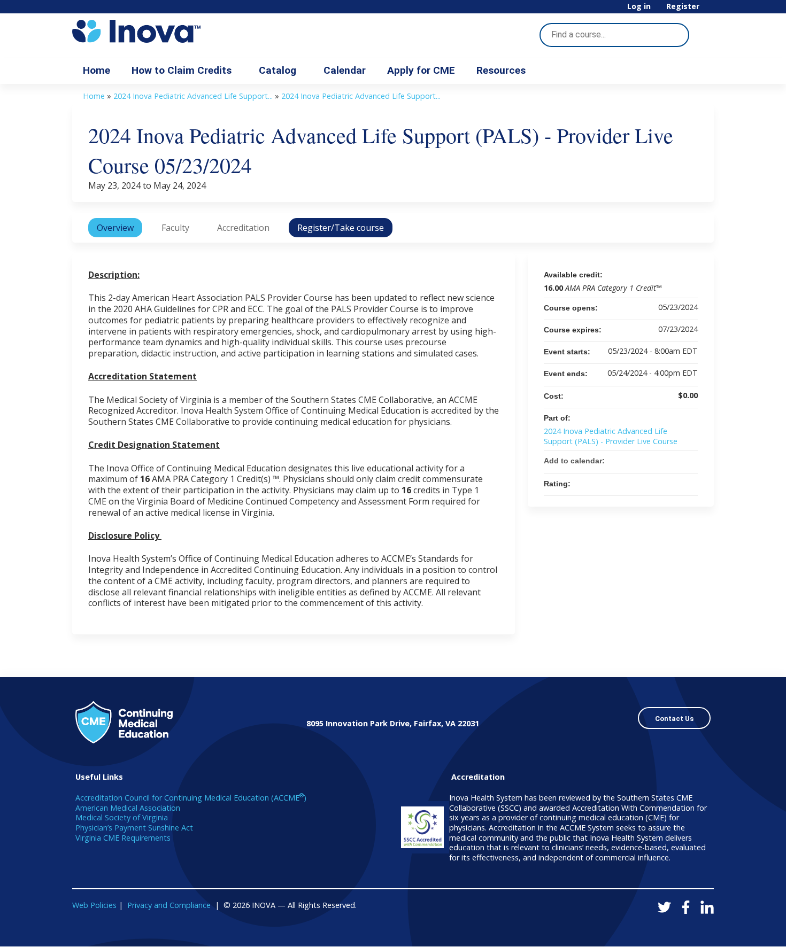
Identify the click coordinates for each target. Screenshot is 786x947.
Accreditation (243, 228)
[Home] (168, 31)
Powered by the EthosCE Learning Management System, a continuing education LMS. (676, 929)
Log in (639, 7)
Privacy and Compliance (169, 905)
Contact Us (674, 719)
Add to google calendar (647, 460)
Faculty (175, 228)
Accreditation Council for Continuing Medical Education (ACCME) (190, 798)
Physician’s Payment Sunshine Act (134, 827)
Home (96, 70)
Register (682, 7)
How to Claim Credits (182, 70)
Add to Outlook (689, 460)
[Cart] (710, 10)
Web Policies (94, 905)
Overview (115, 228)
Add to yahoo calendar (661, 460)
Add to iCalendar (675, 460)
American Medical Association (127, 808)
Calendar (344, 70)
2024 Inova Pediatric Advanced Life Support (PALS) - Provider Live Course (610, 436)
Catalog (277, 70)
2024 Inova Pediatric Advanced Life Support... (193, 96)
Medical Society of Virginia (121, 817)
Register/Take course (340, 228)
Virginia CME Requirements (123, 838)
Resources (501, 70)
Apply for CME (421, 70)
